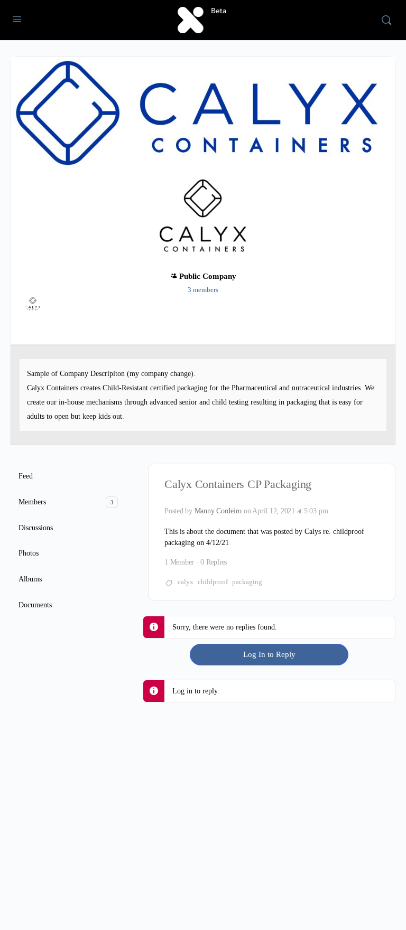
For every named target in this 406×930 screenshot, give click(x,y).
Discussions (36, 528)
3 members (203, 290)
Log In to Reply (269, 654)
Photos (29, 553)
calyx (185, 582)
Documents (35, 605)
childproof (213, 582)
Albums (30, 579)
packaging (247, 582)
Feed (26, 476)
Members (66, 502)
